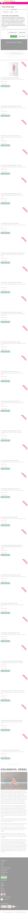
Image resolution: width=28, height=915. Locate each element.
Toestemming (5, 11)
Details (11, 11)
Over (16, 11)
